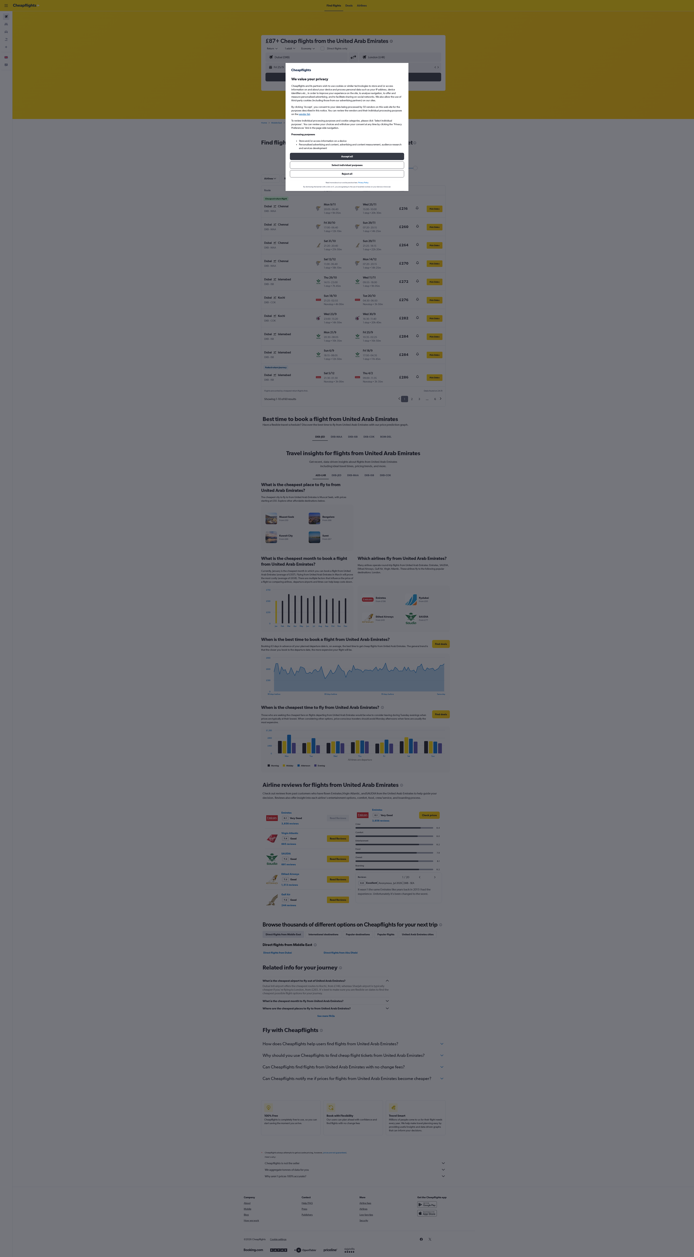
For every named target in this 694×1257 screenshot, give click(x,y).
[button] (347, 156)
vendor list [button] (304, 114)
